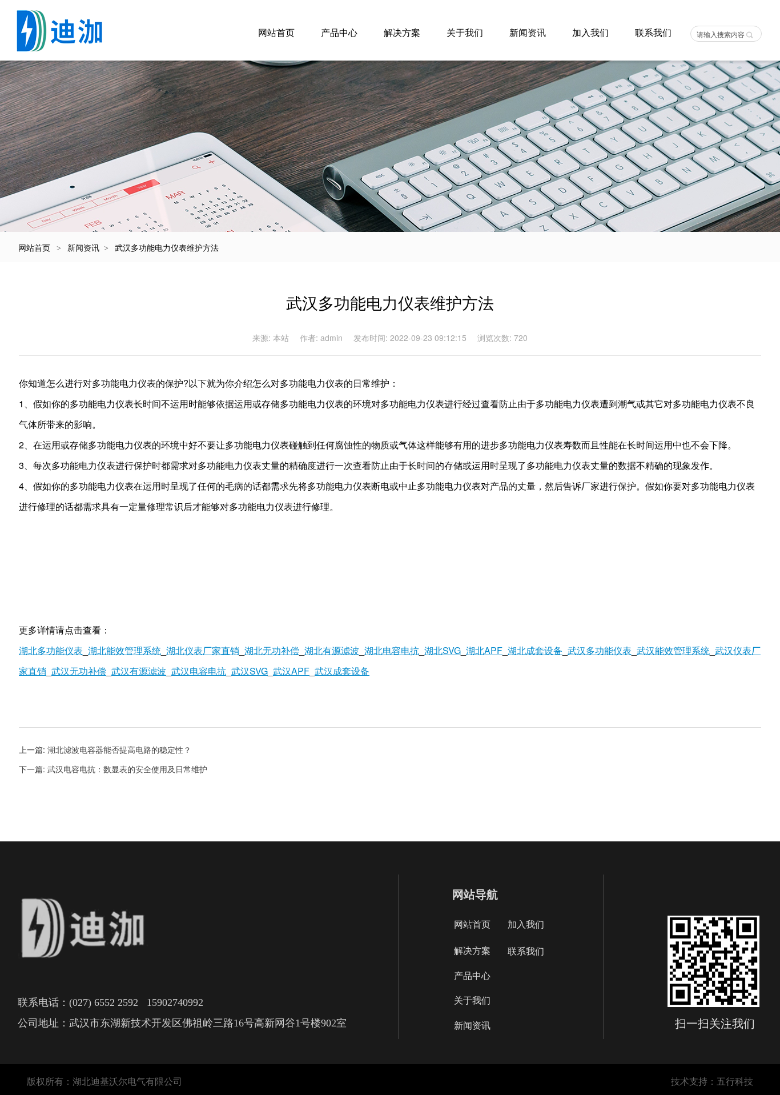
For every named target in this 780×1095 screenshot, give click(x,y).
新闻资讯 (527, 33)
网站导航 (475, 893)
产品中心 (339, 33)
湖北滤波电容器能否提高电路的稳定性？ (119, 749)
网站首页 (276, 33)
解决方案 (402, 33)
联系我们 (653, 33)
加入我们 (590, 33)
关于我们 (465, 33)
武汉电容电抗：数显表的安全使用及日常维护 (127, 769)
